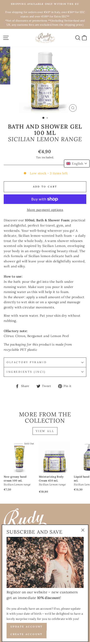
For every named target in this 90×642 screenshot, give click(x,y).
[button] (76, 163)
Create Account (26, 634)
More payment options (45, 210)
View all (45, 431)
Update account (26, 626)
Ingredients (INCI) (26, 371)
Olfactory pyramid (27, 362)
